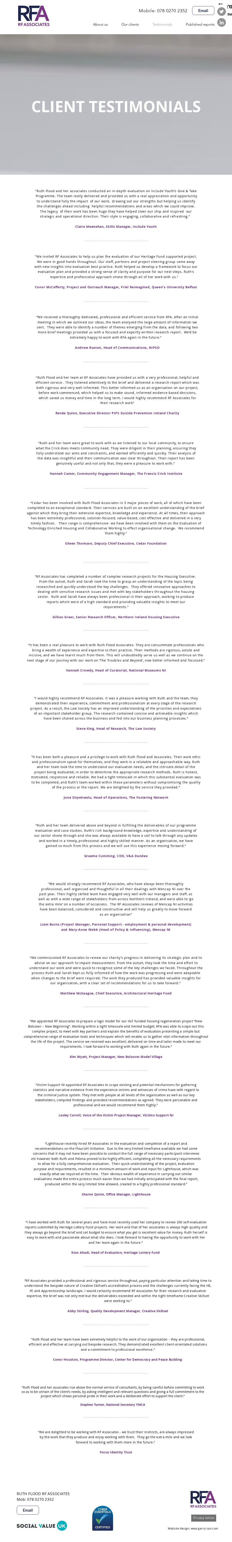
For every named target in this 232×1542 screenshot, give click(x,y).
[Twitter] (221, 11)
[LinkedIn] (221, 22)
